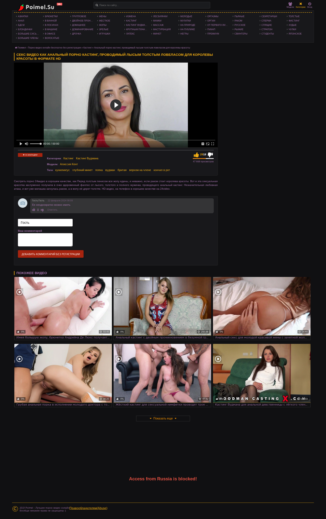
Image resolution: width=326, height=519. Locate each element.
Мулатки (185, 20)
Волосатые (52, 38)
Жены (102, 16)
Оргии (211, 20)
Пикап (211, 29)
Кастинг (131, 20)
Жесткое (104, 20)
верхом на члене (140, 170)
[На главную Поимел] (38, 7)
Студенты (267, 33)
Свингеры (241, 33)
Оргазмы (212, 16)
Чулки (292, 29)
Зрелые (103, 29)
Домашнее (78, 25)
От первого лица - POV (219, 25)
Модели (290, 7)
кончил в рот (162, 170)
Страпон (266, 29)
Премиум (213, 33)
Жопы (103, 25)
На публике (187, 29)
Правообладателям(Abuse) (88, 508)
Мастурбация (162, 29)
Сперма (266, 20)
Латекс (130, 33)
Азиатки (23, 16)
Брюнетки (51, 16)
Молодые (186, 16)
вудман (110, 170)
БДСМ (21, 25)
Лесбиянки (160, 16)
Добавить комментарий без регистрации (51, 254)
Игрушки (104, 33)
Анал (21, 20)
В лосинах (51, 25)
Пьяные (239, 16)
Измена (131, 16)
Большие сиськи (29, 33)
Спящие (266, 25)
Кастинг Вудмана (137, 25)
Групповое (79, 16)
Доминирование (82, 29)
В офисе (50, 33)
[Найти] (97, 5)
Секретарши (269, 16)
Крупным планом (137, 29)
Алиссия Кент (69, 164)
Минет (157, 33)
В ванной (51, 20)
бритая (122, 170)
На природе (187, 25)
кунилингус (62, 170)
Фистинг (294, 20)
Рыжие (239, 29)
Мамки (157, 20)
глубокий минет (82, 170)
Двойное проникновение (83, 20)
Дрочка (76, 33)
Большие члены (28, 38)
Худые (293, 25)
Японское (295, 33)
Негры (184, 33)
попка (99, 170)
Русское (240, 25)
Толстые (294, 16)
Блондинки (25, 29)
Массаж (158, 25)
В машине (51, 29)
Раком (238, 20)
